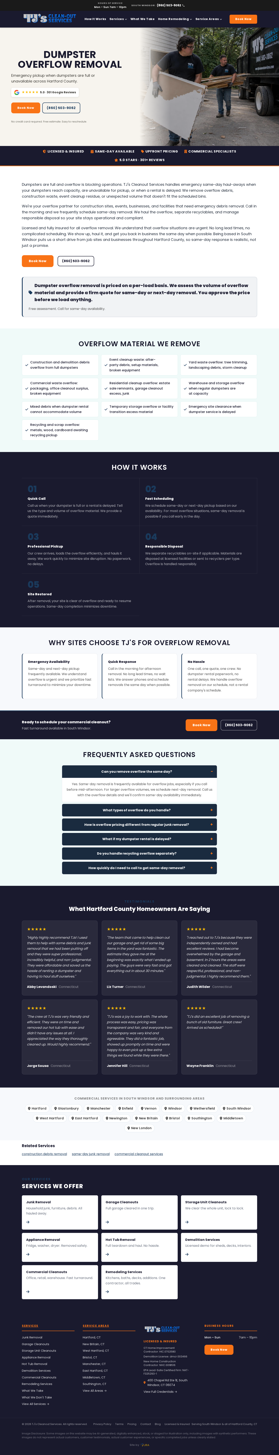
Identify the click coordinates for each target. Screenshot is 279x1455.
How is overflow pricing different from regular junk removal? (136, 824)
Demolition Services (36, 1371)
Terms (119, 1424)
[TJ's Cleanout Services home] (49, 19)
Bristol (174, 1118)
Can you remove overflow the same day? (136, 771)
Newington (118, 1118)
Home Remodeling (173, 19)
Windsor (175, 1108)
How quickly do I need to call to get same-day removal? (136, 868)
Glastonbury (68, 1108)
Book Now (243, 19)
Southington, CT (94, 1384)
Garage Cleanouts (35, 1344)
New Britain (148, 1118)
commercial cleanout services (139, 1154)
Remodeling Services (37, 1384)
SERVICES (30, 1326)
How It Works (95, 19)
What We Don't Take (37, 1397)
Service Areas (207, 19)
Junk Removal (32, 1337)
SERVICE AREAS (96, 1326)
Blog (158, 1424)
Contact (145, 1424)
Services (116, 19)
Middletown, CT (94, 1377)
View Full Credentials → (160, 1392)
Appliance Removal (36, 1357)
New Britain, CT (94, 1344)
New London (141, 1128)
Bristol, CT (90, 1357)
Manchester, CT (94, 1364)
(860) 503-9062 (169, 5)
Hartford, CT (92, 1337)
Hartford (39, 1108)
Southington (201, 1118)
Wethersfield (204, 1108)
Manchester (100, 1108)
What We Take (143, 19)
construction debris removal (44, 1154)
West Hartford (52, 1118)
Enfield (127, 1108)
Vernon (150, 1108)
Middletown (233, 1118)
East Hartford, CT (95, 1371)
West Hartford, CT (96, 1351)
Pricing (131, 1424)
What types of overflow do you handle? (137, 810)
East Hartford (86, 1118)
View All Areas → (95, 1391)
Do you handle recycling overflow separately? (136, 853)
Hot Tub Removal (34, 1364)
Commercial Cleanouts (39, 1377)
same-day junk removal (91, 1154)
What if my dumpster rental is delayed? (136, 839)
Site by (134, 1445)
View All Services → (35, 1404)
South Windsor (239, 1108)
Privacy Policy (102, 1424)
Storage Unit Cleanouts (39, 1351)
